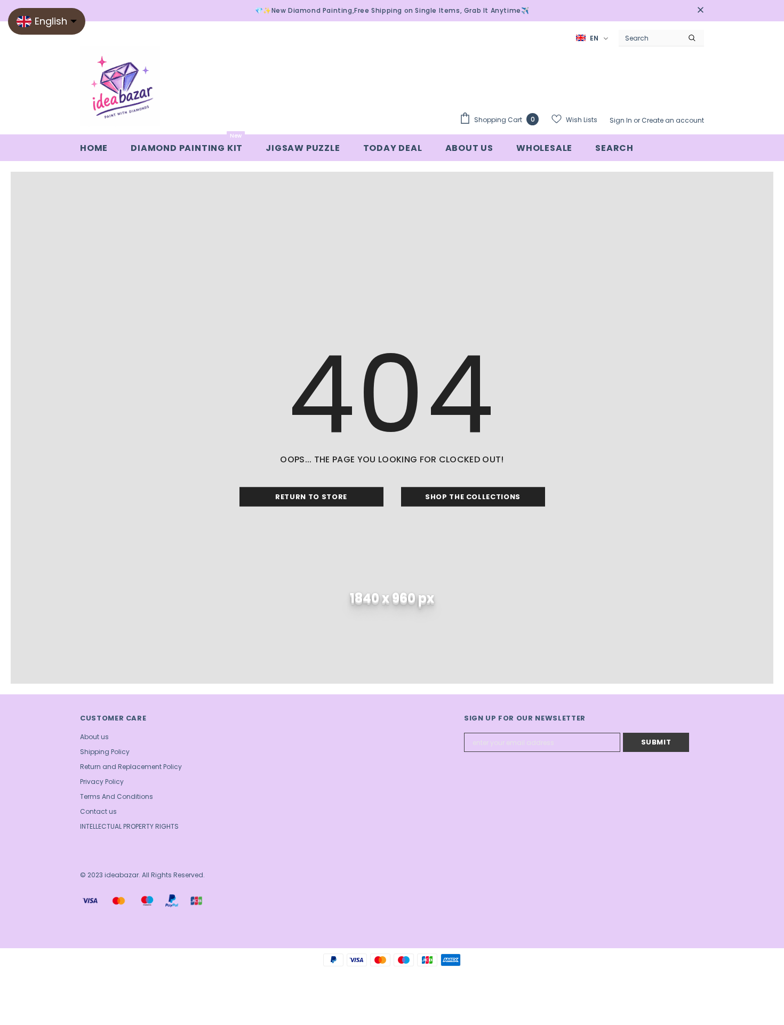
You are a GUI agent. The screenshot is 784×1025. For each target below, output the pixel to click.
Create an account (673, 120)
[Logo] (120, 86)
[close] (700, 10)
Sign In (622, 120)
